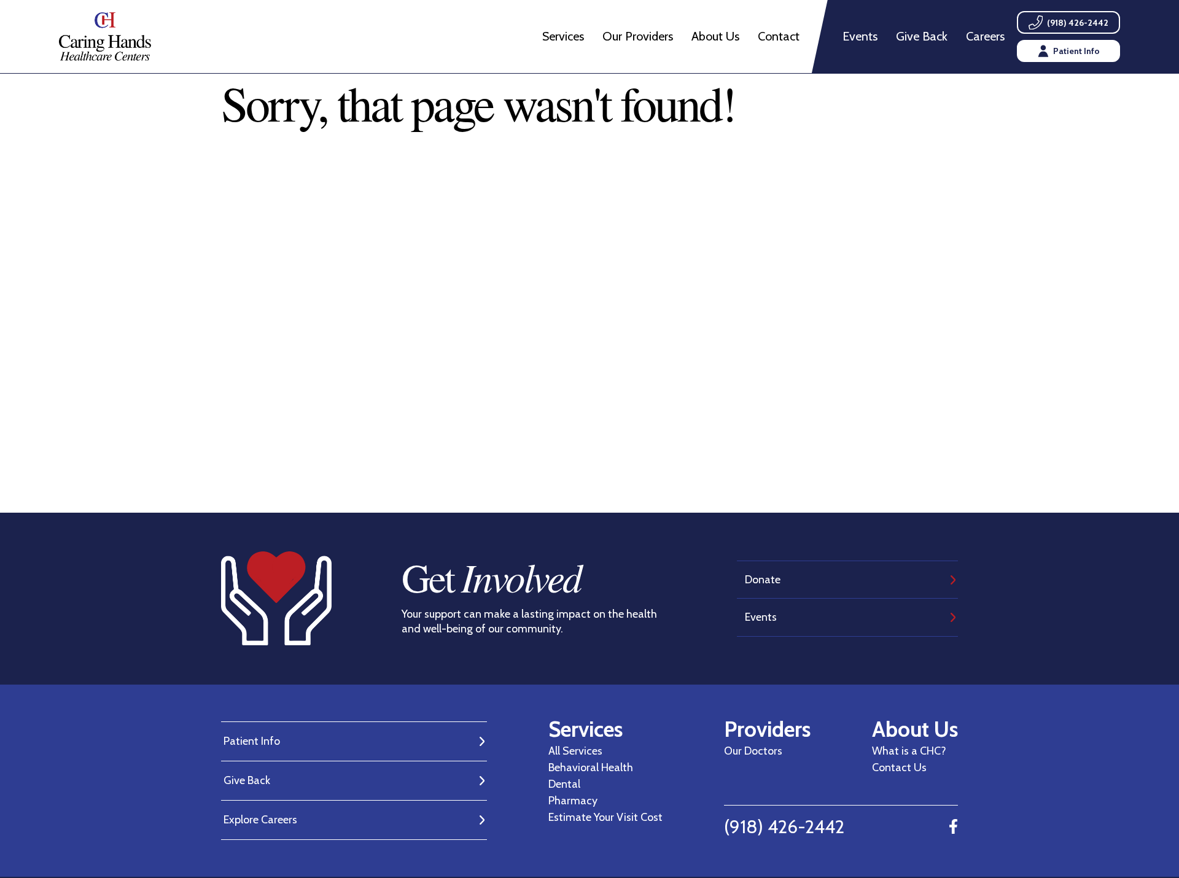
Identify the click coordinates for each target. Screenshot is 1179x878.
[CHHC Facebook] (953, 827)
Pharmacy (572, 800)
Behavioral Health (590, 767)
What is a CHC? (909, 751)
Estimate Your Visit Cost (605, 817)
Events (859, 36)
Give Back (921, 36)
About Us (715, 36)
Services (563, 36)
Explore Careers (260, 819)
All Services (575, 751)
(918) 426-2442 (784, 826)
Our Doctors (753, 751)
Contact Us (899, 767)
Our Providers (637, 36)
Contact (779, 36)
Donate (762, 579)
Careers (985, 36)
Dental (564, 784)
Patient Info (252, 741)
